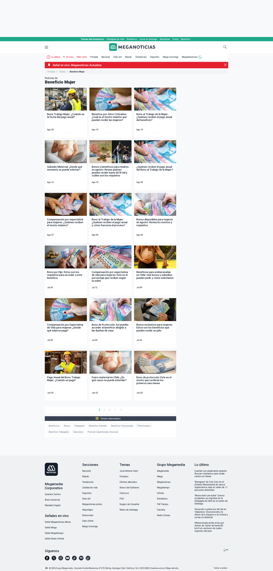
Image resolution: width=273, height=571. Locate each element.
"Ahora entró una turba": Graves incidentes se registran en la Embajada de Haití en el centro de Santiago (211, 499)
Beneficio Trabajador (59, 432)
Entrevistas (87, 515)
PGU (122, 498)
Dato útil (117, 57)
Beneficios (54, 425)
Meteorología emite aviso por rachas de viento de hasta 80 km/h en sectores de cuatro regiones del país (209, 526)
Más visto (82, 57)
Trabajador (79, 425)
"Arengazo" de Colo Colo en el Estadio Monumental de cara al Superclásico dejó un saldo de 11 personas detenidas (211, 486)
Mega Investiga (170, 57)
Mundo (128, 57)
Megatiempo (163, 487)
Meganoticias (163, 482)
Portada (94, 57)
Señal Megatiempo (54, 533)
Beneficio (185, 39)
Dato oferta (87, 521)
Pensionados (144, 425)
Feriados (124, 476)
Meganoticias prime (92, 504)
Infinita (160, 493)
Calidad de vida (89, 487)
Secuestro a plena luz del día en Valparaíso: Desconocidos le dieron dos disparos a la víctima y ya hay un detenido (211, 513)
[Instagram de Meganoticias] (60, 559)
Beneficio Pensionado (122, 425)
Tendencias (141, 57)
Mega (160, 476)
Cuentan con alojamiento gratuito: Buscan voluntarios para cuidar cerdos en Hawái (211, 474)
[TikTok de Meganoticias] (74, 559)
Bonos (67, 425)
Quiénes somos (158, 568)
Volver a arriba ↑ (221, 568)
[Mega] (47, 567)
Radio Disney (163, 515)
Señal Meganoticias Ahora (58, 522)
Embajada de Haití (115, 39)
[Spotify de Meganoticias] (81, 559)
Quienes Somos (53, 494)
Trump (175, 39)
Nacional (105, 57)
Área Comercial (52, 499)
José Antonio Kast (129, 471)
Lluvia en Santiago (148, 39)
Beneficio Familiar (98, 425)
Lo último (55, 57)
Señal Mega (51, 527)
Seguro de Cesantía (129, 504)
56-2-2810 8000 (142, 568)
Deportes (154, 57)
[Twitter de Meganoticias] (54, 559)
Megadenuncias (189, 57)
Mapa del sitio (172, 568)
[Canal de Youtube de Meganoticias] (67, 559)
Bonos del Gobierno (129, 487)
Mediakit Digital (52, 505)
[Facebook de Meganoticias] (47, 559)
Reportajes (87, 509)
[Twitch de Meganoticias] (88, 559)
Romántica (162, 498)
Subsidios (78, 432)
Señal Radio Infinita (54, 538)
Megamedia (163, 471)
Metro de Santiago (129, 509)
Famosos (124, 493)
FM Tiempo (162, 504)
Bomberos (132, 39)
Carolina (161, 509)
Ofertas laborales (128, 482)
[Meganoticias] (134, 47)
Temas (62, 72)
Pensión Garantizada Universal (103, 432)
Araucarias (165, 39)
